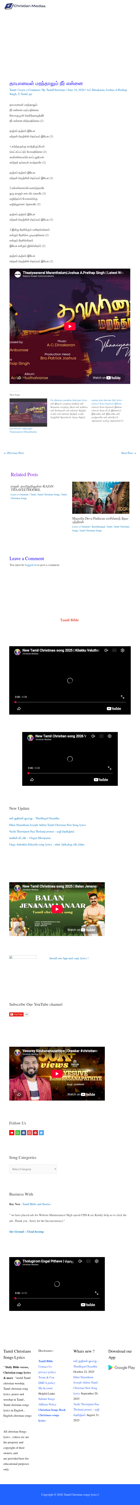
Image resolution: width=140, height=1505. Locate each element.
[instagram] (30, 1132)
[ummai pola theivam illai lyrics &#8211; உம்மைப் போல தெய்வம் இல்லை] (112, 410)
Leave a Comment (29, 90)
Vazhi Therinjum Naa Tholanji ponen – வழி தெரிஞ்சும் (41, 831)
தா (30, 94)
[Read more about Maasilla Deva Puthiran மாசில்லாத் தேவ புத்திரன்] (100, 497)
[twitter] (42, 1132)
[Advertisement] (70, 38)
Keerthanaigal (98, 526)
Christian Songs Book (52, 1410)
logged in (31, 565)
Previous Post (14, 453)
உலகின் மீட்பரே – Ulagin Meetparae (30, 838)
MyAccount (45, 1388)
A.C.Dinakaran (96, 90)
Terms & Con (46, 1377)
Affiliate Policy (47, 1404)
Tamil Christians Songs (48, 494)
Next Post (128, 453)
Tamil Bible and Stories (37, 1204)
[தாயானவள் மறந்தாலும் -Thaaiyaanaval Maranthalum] (28, 412)
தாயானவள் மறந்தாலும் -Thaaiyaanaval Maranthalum (23, 430)
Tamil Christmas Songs (90, 530)
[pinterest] (36, 1132)
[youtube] (12, 1132)
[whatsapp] (18, 1132)
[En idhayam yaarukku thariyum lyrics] (71, 408)
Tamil (13, 90)
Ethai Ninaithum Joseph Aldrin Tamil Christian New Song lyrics (47, 825)
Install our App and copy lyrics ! (65, 958)
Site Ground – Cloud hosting (26, 1232)
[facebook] (24, 1132)
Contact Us (45, 1366)
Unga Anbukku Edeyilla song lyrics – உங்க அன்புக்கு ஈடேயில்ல (46, 844)
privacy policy (47, 1372)
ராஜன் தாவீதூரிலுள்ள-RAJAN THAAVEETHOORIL (32, 488)
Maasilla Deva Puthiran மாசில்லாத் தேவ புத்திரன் (100, 520)
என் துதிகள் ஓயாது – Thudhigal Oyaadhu (34, 818)
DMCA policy (46, 1383)
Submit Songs (46, 1399)
